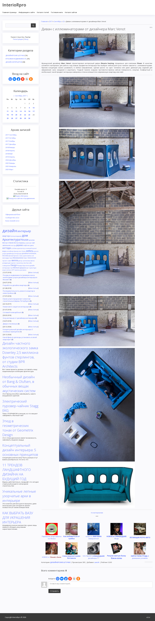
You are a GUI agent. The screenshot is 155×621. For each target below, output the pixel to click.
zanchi (96, 562)
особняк (14, 248)
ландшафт (18, 236)
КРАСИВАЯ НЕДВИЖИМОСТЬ (16, 59)
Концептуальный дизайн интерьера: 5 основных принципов (18, 330)
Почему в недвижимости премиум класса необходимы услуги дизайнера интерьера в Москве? (20, 277)
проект (4, 261)
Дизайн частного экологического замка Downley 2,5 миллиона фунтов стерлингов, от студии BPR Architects (20, 355)
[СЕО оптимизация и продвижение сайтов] (21, 198)
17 (33, 111)
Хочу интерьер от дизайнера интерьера (19, 318)
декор (20, 261)
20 (16, 115)
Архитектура (11, 239)
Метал (4, 243)
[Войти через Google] (27, 79)
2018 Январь (10, 147)
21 (20, 115)
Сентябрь (57, 21)
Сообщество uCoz (12, 218)
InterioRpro (14, 5)
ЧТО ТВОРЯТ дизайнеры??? (94, 557)
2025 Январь (10, 163)
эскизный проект (31, 248)
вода (4, 251)
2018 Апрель (10, 150)
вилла (15, 260)
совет (9, 261)
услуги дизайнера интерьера (12, 253)
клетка (8, 270)
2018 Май (8, 154)
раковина (23, 270)
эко (28, 245)
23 (29, 115)
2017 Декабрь (10, 144)
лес (20, 251)
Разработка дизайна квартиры (15, 285)
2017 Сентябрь (11, 135)
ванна (33, 261)
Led (32, 256)
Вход (26, 39)
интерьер (24, 231)
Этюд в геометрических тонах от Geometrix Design (17, 428)
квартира (6, 236)
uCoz (148, 617)
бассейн (29, 263)
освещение (6, 265)
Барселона (26, 265)
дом (25, 235)
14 (20, 111)
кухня (25, 256)
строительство (21, 263)
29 (25, 118)
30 (29, 118)
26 (12, 118)
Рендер (19, 265)
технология (32, 258)
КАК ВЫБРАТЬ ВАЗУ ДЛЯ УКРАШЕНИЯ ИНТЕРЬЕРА (17, 517)
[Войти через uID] (10, 79)
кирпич (13, 263)
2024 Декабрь (10, 160)
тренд (13, 236)
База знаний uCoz (12, 221)
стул (11, 268)
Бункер (16, 251)
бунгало (16, 256)
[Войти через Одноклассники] (31, 79)
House (24, 239)
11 (7, 111)
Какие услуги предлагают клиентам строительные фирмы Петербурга (16, 300)
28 (20, 118)
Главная (44, 21)
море (4, 270)
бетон (16, 243)
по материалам (97, 513)
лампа (29, 256)
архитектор (21, 248)
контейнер (9, 251)
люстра (13, 245)
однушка (22, 268)
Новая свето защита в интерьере (16, 307)
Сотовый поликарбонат (12, 312)
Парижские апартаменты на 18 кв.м (52, 537)
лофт (25, 245)
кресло (36, 251)
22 (25, 115)
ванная (10, 256)
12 (12, 111)
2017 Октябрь (10, 138)
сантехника (26, 261)
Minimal (16, 268)
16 (29, 111)
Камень (22, 243)
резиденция (6, 263)
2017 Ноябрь (10, 141)
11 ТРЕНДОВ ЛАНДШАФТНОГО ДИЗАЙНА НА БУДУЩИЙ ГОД (16, 472)
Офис (25, 258)
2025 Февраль (10, 166)
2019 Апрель (10, 157)
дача (32, 245)
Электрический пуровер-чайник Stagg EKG (20, 406)
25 (7, 118)
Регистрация (18, 39)
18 (7, 115)
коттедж (6, 248)
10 (33, 108)
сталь (21, 256)
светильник (6, 245)
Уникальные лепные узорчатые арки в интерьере (19, 496)
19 (12, 115)
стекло (10, 242)
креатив (31, 240)
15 (25, 111)
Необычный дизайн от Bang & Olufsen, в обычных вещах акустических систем (18, 384)
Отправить (54, 591)
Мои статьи (33, 272)
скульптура (32, 268)
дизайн (9, 230)
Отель (24, 251)
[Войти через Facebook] (18, 79)
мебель (29, 250)
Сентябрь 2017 (20, 96)
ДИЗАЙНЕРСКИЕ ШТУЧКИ (15, 55)
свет (33, 243)
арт (27, 268)
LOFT (12, 270)
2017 (50, 21)
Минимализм (18, 258)
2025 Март (9, 169)
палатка (17, 270)
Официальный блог (12, 214)
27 (16, 118)
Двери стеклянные (10, 324)
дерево (19, 245)
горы (10, 258)
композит (28, 243)
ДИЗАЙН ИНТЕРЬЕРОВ (14, 62)
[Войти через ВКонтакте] (14, 79)
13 (16, 111)
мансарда (5, 258)
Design (14, 265)
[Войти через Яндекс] (22, 79)
